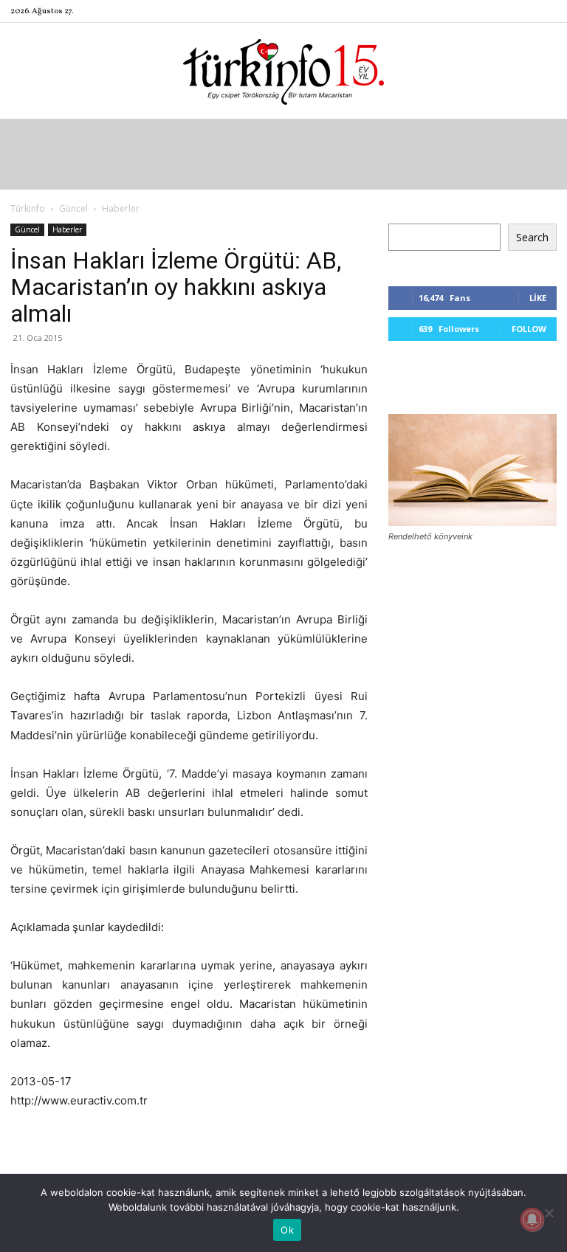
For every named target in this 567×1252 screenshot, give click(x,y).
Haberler (67, 229)
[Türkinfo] (283, 72)
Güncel (73, 208)
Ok (287, 1230)
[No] (548, 1213)
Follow (529, 328)
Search (532, 237)
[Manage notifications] (532, 1219)
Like (537, 297)
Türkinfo (27, 208)
